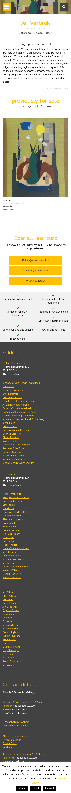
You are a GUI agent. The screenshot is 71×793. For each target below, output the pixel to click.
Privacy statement (12, 739)
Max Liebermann (12, 534)
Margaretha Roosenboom (16, 444)
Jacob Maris (9, 423)
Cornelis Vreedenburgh (15, 566)
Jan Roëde (8, 657)
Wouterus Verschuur (14, 459)
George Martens (11, 541)
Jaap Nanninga (11, 650)
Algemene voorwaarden (16, 736)
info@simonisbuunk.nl (36, 260)
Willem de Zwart (12, 577)
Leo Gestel (8, 508)
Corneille (7, 621)
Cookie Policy (10, 743)
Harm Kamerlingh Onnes (16, 548)
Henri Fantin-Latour (13, 501)
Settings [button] (22, 788)
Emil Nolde (8, 654)
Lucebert (7, 643)
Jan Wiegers (9, 665)
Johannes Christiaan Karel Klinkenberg (23, 419)
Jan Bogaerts (10, 606)
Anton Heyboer (11, 632)
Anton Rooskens (12, 661)
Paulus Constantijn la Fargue (18, 415)
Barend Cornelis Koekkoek (17, 408)
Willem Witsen (11, 570)
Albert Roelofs (11, 437)
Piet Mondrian (10, 544)
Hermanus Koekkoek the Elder (19, 412)
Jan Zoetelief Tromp (13, 455)
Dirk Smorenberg (12, 555)
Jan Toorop (9, 563)
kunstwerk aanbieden (15, 725)
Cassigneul (9, 614)
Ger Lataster (9, 639)
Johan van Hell (11, 628)
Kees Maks (8, 537)
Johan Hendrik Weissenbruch (18, 463)
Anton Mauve (10, 426)
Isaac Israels (9, 523)
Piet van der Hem (12, 515)
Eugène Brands (11, 610)
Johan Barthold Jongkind (16, 404)
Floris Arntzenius (12, 494)
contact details (36, 280)
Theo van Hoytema (13, 519)
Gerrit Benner (10, 603)
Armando (8, 599)
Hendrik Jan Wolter (13, 574)
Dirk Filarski (9, 504)
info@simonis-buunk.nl (15, 713)
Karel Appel (9, 596)
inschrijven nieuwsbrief (16, 722)
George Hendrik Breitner (16, 497)
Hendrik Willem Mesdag (16, 430)
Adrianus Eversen (12, 397)
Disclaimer (8, 747)
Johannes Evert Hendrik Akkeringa (21, 383)
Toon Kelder (9, 526)
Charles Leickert (11, 433)
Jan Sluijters (9, 552)
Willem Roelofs (11, 441)
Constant (8, 617)
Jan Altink (8, 592)
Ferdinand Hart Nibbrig (15, 512)
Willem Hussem (11, 636)
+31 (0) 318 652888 (36, 270)
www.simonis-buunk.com (16, 761)
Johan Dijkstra (10, 625)
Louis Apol (8, 386)
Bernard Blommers (13, 390)
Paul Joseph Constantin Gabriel (20, 401)
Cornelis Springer (12, 452)
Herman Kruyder (11, 530)
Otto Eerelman (11, 393)
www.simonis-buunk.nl (15, 709)
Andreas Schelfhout (14, 448)
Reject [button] (35, 788)
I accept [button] (49, 788)
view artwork (8, 209)
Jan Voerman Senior (13, 559)
